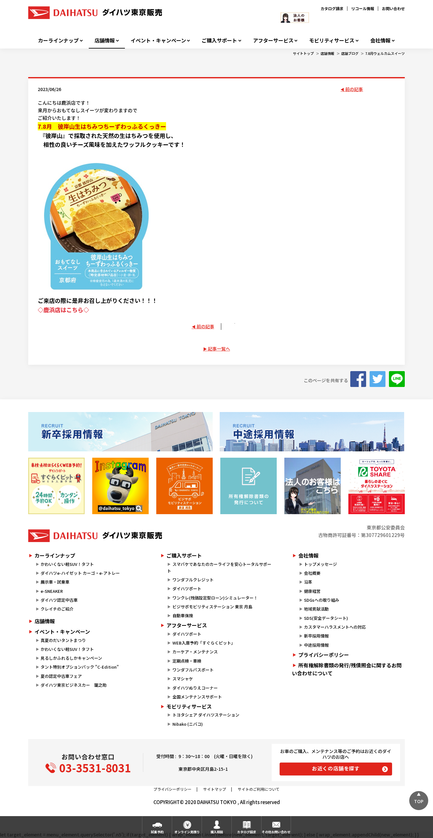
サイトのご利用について (259, 789)
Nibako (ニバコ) (187, 724)
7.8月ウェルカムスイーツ (385, 53)
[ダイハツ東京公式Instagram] (120, 486)
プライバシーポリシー (323, 654)
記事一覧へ (219, 348)
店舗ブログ (350, 53)
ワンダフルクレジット (193, 580)
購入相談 (216, 831)
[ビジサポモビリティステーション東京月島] (184, 486)
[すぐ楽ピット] (56, 486)
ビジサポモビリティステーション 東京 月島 (212, 607)
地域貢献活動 (316, 609)
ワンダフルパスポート (193, 670)
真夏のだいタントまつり (63, 640)
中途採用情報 (316, 645)
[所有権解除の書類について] (248, 486)
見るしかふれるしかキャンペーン (71, 658)
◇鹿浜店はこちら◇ (63, 309)
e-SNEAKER (52, 591)
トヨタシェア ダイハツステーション (205, 715)
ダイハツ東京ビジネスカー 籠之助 (74, 685)
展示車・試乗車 (55, 582)
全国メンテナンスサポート (197, 697)
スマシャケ (182, 679)
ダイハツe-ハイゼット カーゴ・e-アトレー (80, 573)
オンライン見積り (187, 831)
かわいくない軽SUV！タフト (67, 564)
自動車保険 (182, 615)
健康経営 (312, 591)
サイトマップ (214, 789)
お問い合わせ (393, 8)
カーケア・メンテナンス (195, 652)
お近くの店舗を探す (336, 768)
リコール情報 (362, 8)
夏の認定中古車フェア (61, 676)
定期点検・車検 (186, 661)
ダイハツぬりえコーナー (195, 688)
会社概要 (312, 573)
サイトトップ (303, 53)
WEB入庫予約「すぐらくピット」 (203, 643)
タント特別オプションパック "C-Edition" (80, 667)
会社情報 (380, 40)
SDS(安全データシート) (326, 618)
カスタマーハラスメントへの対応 (335, 627)
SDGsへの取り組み (321, 600)
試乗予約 (157, 831)
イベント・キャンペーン (158, 40)
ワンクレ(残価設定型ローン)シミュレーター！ (215, 598)
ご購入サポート (219, 40)
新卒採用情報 (316, 636)
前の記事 (354, 89)
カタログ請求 (331, 8)
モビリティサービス (331, 40)
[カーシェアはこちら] (376, 486)
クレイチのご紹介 (57, 609)
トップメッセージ (320, 564)
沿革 (308, 582)
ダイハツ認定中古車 (59, 600)
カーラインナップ (58, 40)
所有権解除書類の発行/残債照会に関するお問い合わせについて (347, 669)
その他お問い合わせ (276, 831)
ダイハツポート (186, 589)
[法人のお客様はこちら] (312, 486)
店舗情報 (104, 40)
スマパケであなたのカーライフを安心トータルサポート (219, 567)
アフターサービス (273, 40)
